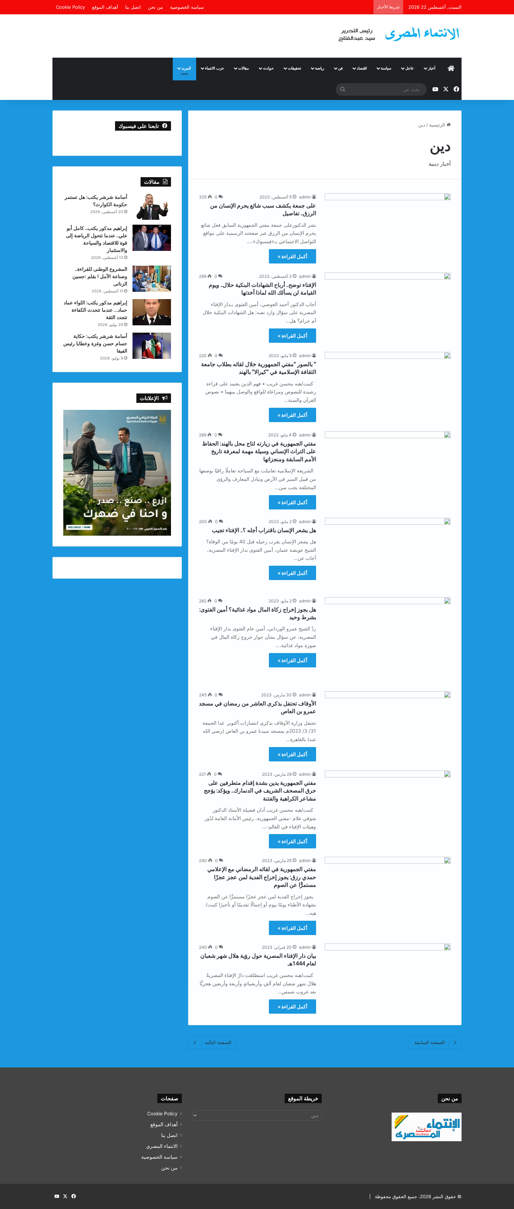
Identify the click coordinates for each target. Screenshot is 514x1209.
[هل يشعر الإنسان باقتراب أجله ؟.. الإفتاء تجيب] (388, 553)
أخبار (431, 68)
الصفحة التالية (218, 1042)
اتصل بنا (133, 7)
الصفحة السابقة (429, 1042)
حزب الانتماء (214, 68)
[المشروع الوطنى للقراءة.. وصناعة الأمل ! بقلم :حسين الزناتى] (152, 279)
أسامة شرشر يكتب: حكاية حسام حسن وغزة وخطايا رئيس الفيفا (95, 343)
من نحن (155, 7)
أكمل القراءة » (292, 256)
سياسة (386, 68)
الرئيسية (438, 125)
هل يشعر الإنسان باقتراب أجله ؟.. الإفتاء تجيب (264, 530)
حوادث (268, 68)
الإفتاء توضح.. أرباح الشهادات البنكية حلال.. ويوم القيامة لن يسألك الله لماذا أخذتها (262, 288)
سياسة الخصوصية (187, 7)
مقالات (243, 68)
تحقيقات (294, 68)
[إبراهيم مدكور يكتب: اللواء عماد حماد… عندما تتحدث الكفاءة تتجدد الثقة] (152, 312)
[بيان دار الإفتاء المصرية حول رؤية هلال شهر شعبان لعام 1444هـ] (388, 978)
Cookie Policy (70, 7)
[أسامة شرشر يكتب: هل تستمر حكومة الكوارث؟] (152, 207)
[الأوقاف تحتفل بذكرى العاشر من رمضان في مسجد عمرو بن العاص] (388, 726)
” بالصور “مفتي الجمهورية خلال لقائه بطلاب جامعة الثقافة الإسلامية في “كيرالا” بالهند (258, 368)
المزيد (186, 68)
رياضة (319, 68)
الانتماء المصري (162, 1146)
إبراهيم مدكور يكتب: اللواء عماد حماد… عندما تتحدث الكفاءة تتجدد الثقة (95, 309)
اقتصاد (362, 68)
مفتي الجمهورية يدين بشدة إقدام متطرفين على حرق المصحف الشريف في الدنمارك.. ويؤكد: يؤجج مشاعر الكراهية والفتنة (260, 790)
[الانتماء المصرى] (397, 31)
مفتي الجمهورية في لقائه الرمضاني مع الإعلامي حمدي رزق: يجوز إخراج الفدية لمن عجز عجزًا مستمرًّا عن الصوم (261, 877)
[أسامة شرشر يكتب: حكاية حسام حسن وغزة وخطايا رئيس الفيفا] (152, 346)
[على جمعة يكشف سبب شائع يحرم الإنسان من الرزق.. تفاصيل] (388, 228)
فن (340, 68)
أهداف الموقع (105, 7)
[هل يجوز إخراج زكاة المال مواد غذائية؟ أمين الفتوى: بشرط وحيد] (388, 640)
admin (305, 197)
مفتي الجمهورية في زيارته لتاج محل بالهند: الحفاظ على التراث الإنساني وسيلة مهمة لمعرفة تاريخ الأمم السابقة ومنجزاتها (259, 451)
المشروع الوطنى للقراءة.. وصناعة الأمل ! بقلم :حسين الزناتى (99, 276)
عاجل (409, 68)
